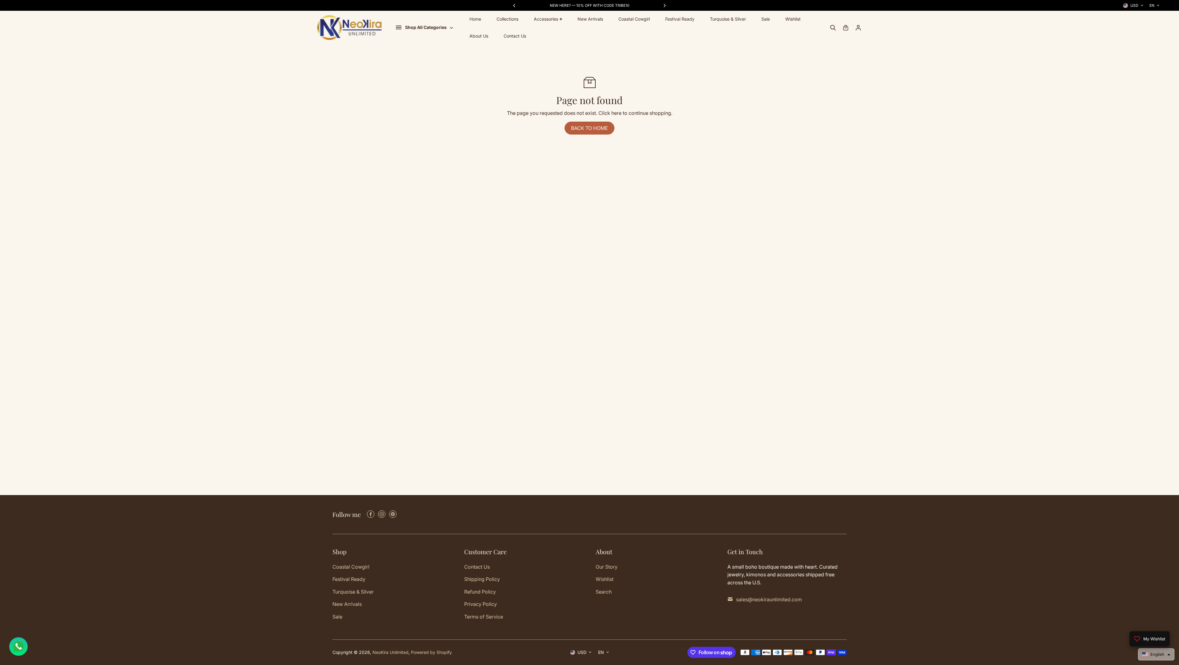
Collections (507, 19)
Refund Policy (480, 592)
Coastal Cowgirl (634, 19)
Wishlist (793, 19)
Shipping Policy (482, 579)
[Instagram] (381, 514)
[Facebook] (370, 514)
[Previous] (515, 5)
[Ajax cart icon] (845, 27)
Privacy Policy (480, 604)
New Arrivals (590, 19)
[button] (1156, 654)
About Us (478, 35)
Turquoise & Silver (728, 19)
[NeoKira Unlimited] (349, 27)
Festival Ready (679, 19)
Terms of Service (483, 617)
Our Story (607, 567)
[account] (858, 27)
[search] (833, 27)
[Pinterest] (392, 514)
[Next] (664, 5)
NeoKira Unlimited (390, 652)
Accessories (546, 19)
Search (604, 592)
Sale (765, 19)
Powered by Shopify (431, 652)
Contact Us (515, 35)
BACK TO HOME (589, 128)
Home (475, 19)
